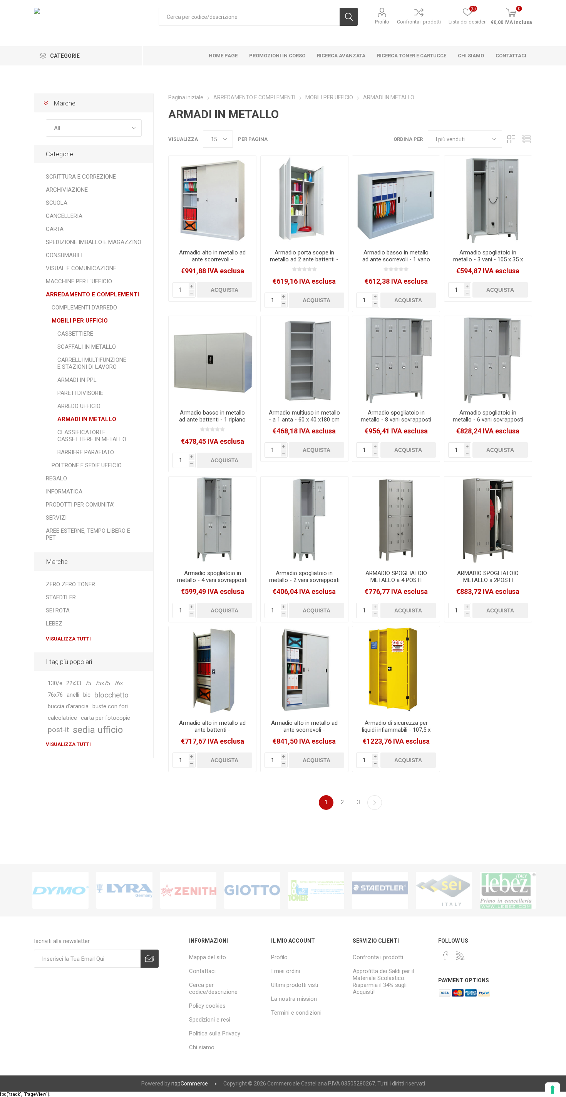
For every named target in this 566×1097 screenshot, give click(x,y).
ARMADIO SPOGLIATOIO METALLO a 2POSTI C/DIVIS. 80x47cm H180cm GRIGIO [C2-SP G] (488, 583)
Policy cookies (207, 1005)
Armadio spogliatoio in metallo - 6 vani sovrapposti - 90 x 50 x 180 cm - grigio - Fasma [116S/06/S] (488, 423)
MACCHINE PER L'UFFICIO (79, 281)
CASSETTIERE (75, 333)
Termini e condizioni (296, 1012)
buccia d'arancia (68, 706)
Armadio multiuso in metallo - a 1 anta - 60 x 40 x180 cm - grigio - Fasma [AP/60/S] (304, 419)
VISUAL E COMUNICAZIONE (81, 268)
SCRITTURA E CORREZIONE (81, 176)
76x (118, 683)
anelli (73, 695)
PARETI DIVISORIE (80, 393)
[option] (60, 890)
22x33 (73, 683)
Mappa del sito (207, 957)
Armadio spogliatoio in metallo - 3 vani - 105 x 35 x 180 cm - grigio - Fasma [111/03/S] (488, 263)
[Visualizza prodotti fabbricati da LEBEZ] (508, 890)
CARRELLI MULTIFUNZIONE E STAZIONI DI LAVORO (91, 363)
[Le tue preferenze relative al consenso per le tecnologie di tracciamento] (552, 1089)
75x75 (102, 683)
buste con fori (110, 706)
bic (86, 695)
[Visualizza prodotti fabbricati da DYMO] (60, 890)
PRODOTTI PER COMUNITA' (80, 504)
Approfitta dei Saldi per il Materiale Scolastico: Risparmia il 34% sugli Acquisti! (383, 981)
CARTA (55, 229)
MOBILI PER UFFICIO (80, 320)
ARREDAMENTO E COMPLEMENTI (92, 294)
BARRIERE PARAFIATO (85, 452)
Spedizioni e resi (209, 1019)
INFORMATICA (64, 491)
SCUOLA (56, 202)
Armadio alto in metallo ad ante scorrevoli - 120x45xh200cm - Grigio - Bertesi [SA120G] (304, 733)
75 (88, 683)
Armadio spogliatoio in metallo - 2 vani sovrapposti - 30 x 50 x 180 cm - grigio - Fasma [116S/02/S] (304, 583)
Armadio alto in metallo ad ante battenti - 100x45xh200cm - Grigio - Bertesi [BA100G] (212, 733)
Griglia (511, 139)
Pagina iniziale (185, 97)
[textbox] (249, 17)
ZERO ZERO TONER (70, 584)
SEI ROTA (58, 610)
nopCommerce (189, 1083)
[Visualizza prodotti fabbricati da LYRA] (124, 890)
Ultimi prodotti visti (294, 985)
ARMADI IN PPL (77, 379)
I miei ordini (285, 971)
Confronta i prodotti (419, 22)
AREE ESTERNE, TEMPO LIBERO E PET (88, 534)
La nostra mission (294, 998)
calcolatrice (62, 718)
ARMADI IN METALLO (86, 419)
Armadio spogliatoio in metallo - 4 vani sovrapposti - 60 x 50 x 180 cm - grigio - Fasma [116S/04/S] (212, 583)
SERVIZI (56, 517)
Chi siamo (201, 1047)
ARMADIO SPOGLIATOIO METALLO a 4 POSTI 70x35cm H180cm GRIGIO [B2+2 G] (396, 583)
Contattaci (202, 971)
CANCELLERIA (64, 215)
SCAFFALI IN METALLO (86, 346)
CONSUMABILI (64, 255)
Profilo (382, 22)
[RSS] (460, 956)
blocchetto (111, 695)
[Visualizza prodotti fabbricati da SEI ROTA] (444, 890)
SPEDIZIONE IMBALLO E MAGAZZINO (93, 242)
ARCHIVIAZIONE (67, 189)
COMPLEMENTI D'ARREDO (84, 307)
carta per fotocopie (105, 718)
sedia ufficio (98, 729)
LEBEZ (54, 623)
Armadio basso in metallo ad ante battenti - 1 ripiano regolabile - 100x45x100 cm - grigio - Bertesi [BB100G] (212, 423)
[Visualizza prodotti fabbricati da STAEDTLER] (380, 890)
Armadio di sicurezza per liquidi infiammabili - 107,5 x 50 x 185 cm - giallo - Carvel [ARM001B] (396, 733)
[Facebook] (445, 956)
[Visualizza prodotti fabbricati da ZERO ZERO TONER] (316, 890)
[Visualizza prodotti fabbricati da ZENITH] (188, 890)
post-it (58, 729)
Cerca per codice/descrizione (213, 988)
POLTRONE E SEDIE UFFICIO (87, 465)
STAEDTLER (61, 597)
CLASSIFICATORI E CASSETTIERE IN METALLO (91, 436)
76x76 (55, 695)
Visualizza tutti (68, 639)
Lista (526, 139)
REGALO (56, 478)
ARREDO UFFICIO (78, 406)
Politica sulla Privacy (214, 1033)
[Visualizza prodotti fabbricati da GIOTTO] (252, 890)
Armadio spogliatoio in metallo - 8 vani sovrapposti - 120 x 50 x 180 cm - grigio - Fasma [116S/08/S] (396, 423)
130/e (55, 683)
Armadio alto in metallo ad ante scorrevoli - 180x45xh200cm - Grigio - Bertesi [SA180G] (212, 263)
